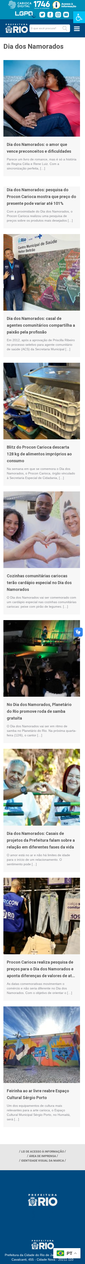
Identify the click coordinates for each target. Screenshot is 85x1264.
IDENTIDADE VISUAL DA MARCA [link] (42, 1160)
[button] (65, 28)
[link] (79, 17)
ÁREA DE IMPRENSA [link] (42, 1156)
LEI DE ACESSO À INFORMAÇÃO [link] (42, 1151)
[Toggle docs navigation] (76, 29)
